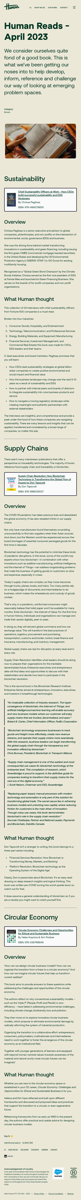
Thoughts (35, 1149)
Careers (44, 1149)
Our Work (52, 8)
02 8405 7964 (27, 1143)
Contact (64, 8)
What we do (39, 8)
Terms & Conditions (55, 1194)
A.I (30, 8)
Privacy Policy (39, 1194)
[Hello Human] (11, 7)
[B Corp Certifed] (73, 1173)
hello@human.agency (12, 1143)
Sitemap (70, 1194)
